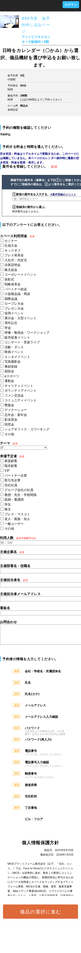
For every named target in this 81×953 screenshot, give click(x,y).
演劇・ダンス (14, 347)
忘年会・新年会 (16, 415)
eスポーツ (12, 376)
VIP (7, 470)
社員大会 (11, 245)
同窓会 (9, 424)
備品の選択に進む (40, 911)
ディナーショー (16, 410)
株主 (8, 509)
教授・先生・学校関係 (21, 495)
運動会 (9, 381)
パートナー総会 (16, 289)
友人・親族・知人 (17, 519)
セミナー (11, 241)
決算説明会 (13, 265)
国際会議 (11, 299)
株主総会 (11, 270)
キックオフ (13, 250)
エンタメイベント (17, 357)
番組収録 (11, 366)
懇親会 (9, 405)
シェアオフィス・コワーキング (27, 429)
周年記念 (11, 323)
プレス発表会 (14, 255)
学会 (8, 328)
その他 (9, 434)
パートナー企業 (16, 475)
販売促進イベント (17, 337)
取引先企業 (13, 480)
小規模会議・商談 (17, 294)
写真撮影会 (13, 361)
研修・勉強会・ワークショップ (27, 332)
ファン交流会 (14, 395)
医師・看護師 (14, 499)
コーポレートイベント (21, 274)
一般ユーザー (14, 524)
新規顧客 (11, 461)
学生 (8, 504)
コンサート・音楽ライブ (22, 342)
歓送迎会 (11, 419)
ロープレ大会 (14, 303)
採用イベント (14, 313)
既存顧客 (11, 466)
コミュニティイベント (21, 400)
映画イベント (14, 352)
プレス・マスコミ (17, 514)
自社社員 (11, 485)
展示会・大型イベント (21, 318)
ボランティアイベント (21, 390)
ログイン (70, 4)
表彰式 (9, 279)
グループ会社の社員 (19, 490)
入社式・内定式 (16, 260)
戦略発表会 (13, 284)
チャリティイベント (19, 386)
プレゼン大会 (14, 308)
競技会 (9, 371)
